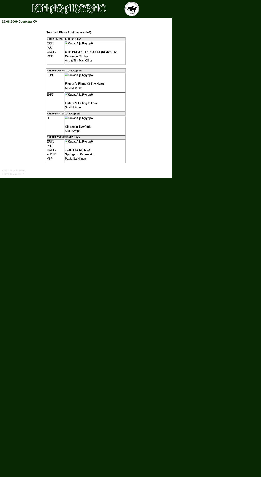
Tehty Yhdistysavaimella (13, 170)
